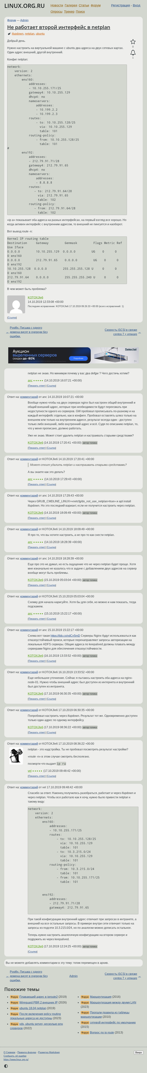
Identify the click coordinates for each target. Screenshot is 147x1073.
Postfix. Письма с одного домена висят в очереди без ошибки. (29, 332)
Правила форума (26, 1052)
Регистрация (120, 5)
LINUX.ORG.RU (24, 5)
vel (30, 770)
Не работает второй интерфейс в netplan (58, 27)
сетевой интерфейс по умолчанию (113, 1022)
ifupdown (17, 33)
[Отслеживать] (133, 53)
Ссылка (12, 317)
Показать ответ (37, 385)
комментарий (29, 396)
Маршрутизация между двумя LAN (113, 1002)
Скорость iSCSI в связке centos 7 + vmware (121, 332)
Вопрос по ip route (102, 1032)
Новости (57, 5)
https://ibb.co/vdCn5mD (65, 635)
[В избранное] (133, 42)
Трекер (69, 11)
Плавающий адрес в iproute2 (38, 996)
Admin (24, 20)
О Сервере (9, 1052)
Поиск (80, 11)
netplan (29, 33)
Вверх (138, 1052)
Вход (136, 5)
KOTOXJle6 (35, 297)
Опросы (56, 11)
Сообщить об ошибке (15, 1056)
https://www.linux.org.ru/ (16, 1059)
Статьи (84, 5)
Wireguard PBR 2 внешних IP (38, 1002)
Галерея (71, 5)
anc (30, 380)
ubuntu (40, 33)
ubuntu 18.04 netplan (32, 1008)
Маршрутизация (101, 996)
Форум (96, 5)
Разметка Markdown (49, 1052)
